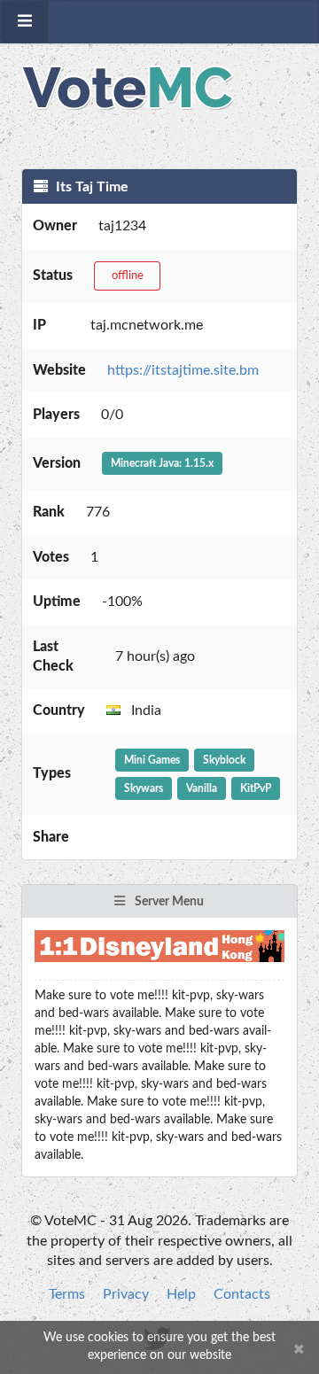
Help (181, 1294)
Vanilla (201, 788)
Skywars (143, 788)
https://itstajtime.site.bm (183, 370)
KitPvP (255, 788)
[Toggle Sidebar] (24, 22)
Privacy (126, 1294)
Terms (67, 1294)
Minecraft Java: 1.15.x (162, 463)
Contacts (242, 1294)
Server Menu (168, 902)
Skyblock (224, 760)
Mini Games (152, 760)
